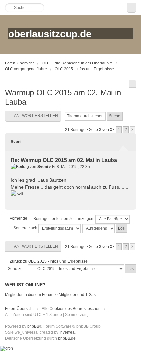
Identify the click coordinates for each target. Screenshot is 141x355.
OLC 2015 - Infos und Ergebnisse (84, 69)
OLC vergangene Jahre (26, 69)
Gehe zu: (16, 268)
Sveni (16, 141)
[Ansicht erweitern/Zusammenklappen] (131, 8)
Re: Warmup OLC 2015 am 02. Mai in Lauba (64, 160)
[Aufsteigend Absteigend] (105, 228)
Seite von (100, 129)
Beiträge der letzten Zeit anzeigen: (64, 218)
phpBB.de (67, 338)
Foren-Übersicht (19, 63)
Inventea (67, 332)
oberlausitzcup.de (49, 33)
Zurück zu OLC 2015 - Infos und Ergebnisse (49, 261)
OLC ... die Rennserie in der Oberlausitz (77, 63)
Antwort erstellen (36, 116)
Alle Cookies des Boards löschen (71, 308)
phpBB (33, 326)
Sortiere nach (25, 228)
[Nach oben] (128, 201)
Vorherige (18, 218)
